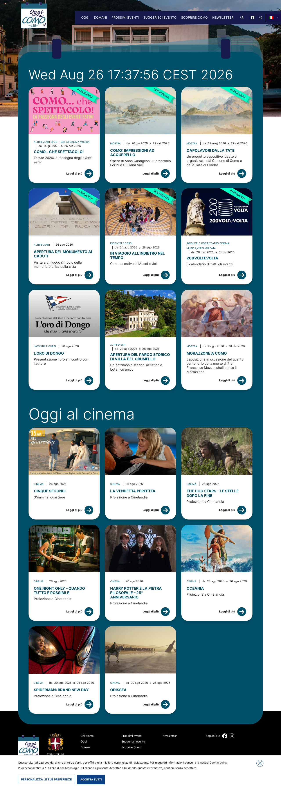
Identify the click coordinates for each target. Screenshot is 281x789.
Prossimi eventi (125, 17)
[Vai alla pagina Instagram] (260, 17)
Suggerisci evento (160, 17)
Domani (100, 17)
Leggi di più (74, 173)
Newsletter (222, 17)
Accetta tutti (91, 779)
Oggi (85, 17)
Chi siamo (87, 735)
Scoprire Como (194, 17)
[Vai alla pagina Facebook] (252, 17)
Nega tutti (259, 763)
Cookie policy (218, 762)
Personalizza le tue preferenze (46, 779)
